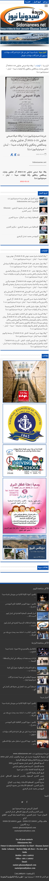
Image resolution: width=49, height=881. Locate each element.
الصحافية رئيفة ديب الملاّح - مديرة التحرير (23, 218)
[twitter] (22, 802)
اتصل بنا (27, 2)
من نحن (45, 2)
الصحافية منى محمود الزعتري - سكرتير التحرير (22, 227)
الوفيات (38, 66)
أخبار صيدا (42, 52)
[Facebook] (27, 802)
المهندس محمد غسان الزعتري (27, 237)
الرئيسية (46, 66)
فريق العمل (37, 2)
